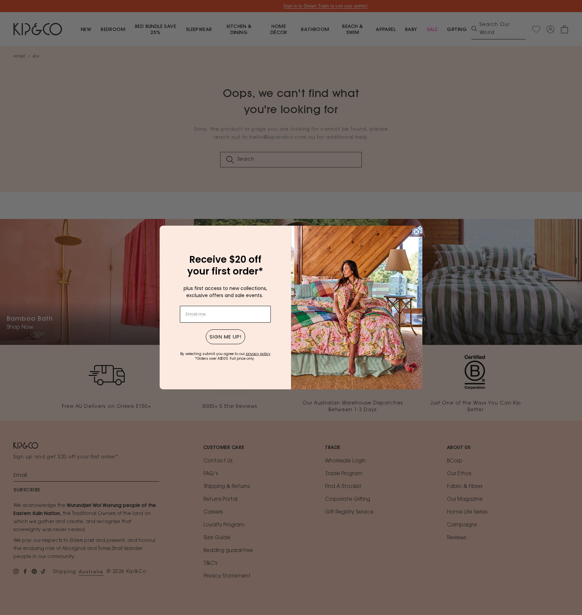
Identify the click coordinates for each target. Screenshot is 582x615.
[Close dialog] (416, 231)
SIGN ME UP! (225, 336)
